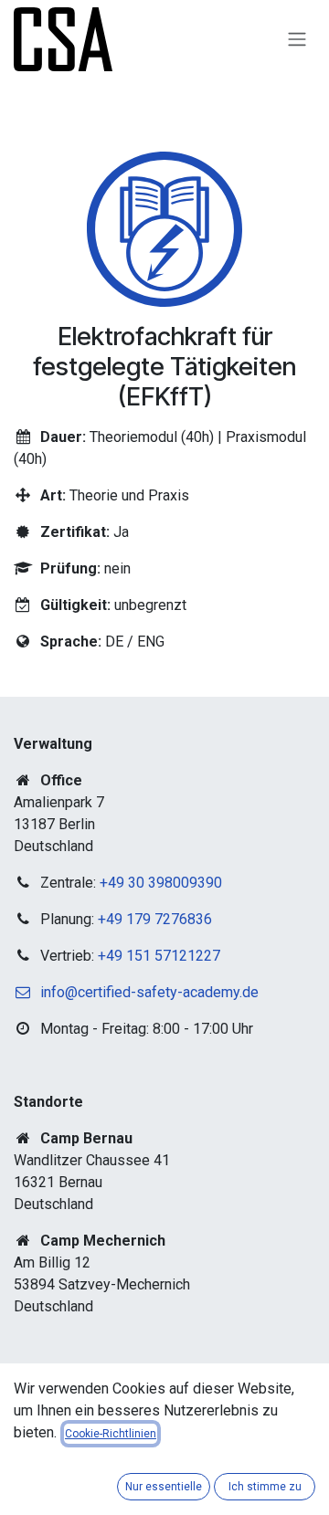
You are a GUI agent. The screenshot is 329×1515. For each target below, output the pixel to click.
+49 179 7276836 (155, 919)
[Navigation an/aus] (297, 39)
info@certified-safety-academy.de (149, 992)
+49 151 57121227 (159, 955)
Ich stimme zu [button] (265, 1486)
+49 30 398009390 (161, 882)
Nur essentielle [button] (163, 1486)
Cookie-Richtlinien (110, 1433)
